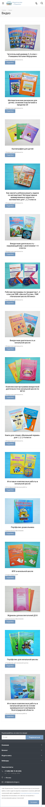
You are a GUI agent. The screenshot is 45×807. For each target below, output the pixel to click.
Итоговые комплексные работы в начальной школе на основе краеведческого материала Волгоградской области (22, 706)
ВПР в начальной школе (22, 571)
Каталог (5, 750)
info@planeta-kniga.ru (12, 782)
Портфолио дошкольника (22, 527)
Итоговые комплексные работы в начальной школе (22, 482)
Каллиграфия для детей (22, 149)
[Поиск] (42, 3)
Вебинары (5, 761)
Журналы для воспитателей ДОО (22, 615)
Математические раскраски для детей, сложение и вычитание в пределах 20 (22, 102)
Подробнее (10, 62)
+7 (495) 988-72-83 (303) (13, 771)
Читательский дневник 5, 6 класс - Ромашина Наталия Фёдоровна (22, 55)
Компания (5, 745)
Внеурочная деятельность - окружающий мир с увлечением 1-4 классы (22, 245)
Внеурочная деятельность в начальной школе (22, 341)
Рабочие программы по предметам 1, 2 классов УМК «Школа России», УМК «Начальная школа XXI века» (22, 294)
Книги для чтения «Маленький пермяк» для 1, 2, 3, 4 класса (22, 436)
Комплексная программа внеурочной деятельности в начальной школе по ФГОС (22, 389)
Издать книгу (6, 755)
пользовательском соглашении (29, 793)
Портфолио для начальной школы (22, 659)
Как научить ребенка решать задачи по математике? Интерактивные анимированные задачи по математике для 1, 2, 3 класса (22, 196)
